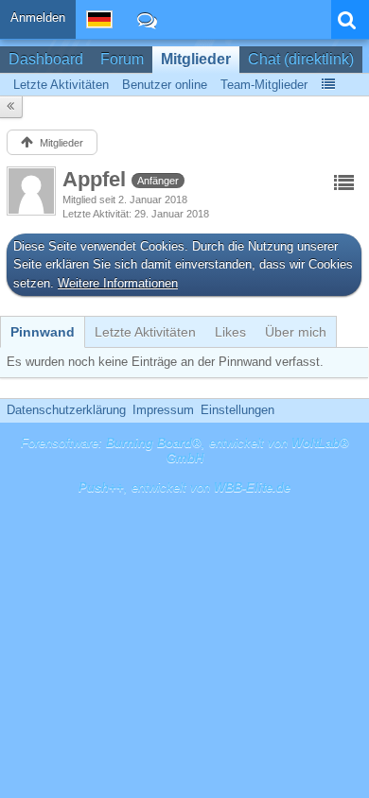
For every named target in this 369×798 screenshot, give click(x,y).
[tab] (42, 332)
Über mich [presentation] (295, 331)
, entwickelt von (184, 487)
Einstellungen (237, 410)
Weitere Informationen (118, 283)
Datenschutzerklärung (66, 410)
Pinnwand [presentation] (42, 331)
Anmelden (37, 17)
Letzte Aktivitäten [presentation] (145, 331)
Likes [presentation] (230, 331)
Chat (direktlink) (301, 59)
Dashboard (46, 59)
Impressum (163, 410)
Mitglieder (196, 59)
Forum (122, 59)
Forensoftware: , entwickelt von (185, 451)
